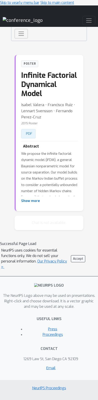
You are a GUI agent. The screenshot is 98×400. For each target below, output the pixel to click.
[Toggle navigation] (21, 34)
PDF (29, 133)
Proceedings (53, 334)
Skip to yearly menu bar (19, 2)
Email (51, 368)
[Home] (23, 20)
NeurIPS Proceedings (49, 388)
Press (52, 329)
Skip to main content (57, 2)
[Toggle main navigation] (89, 20)
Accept (78, 259)
